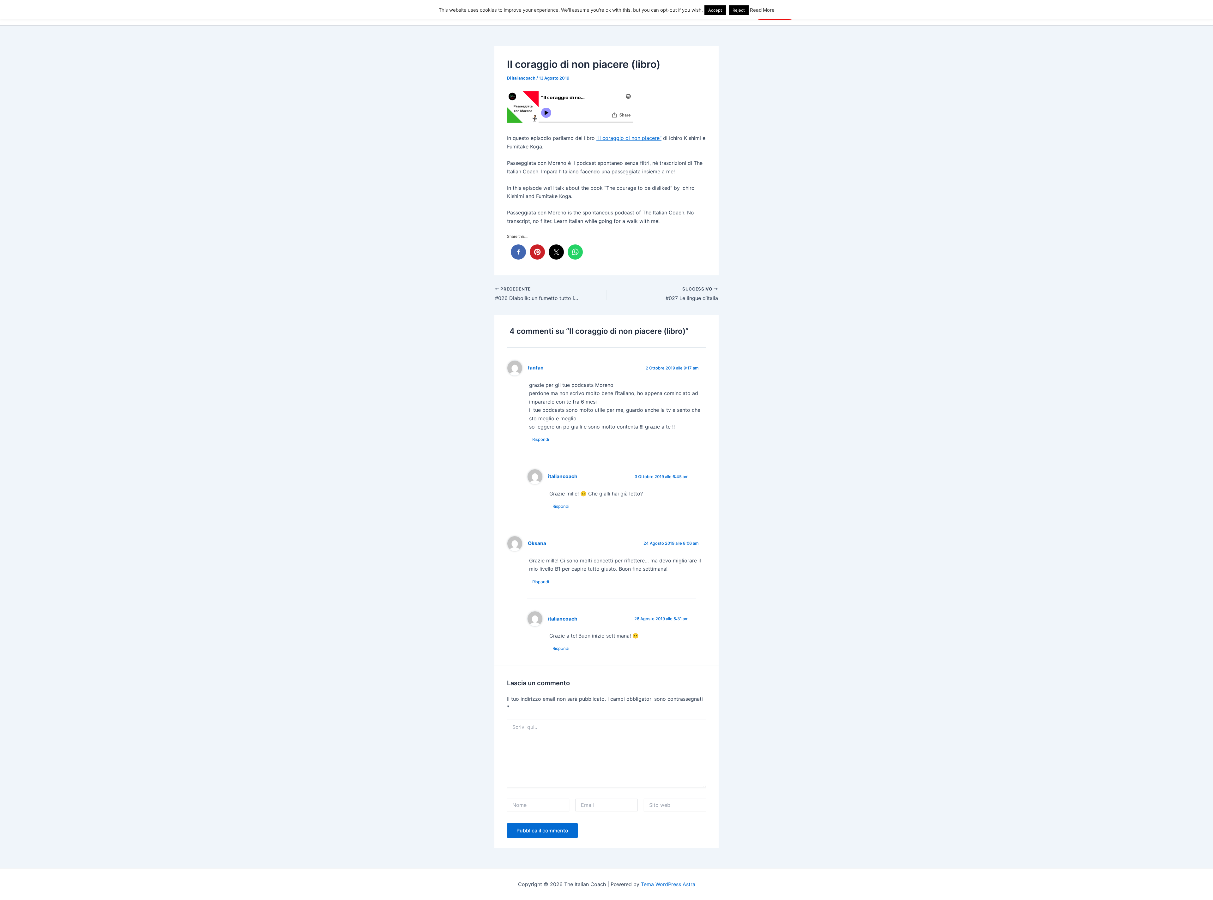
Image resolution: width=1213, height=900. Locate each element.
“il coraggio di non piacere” (628, 138)
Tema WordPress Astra (668, 884)
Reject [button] (739, 10)
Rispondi (540, 439)
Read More (762, 10)
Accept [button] (715, 10)
